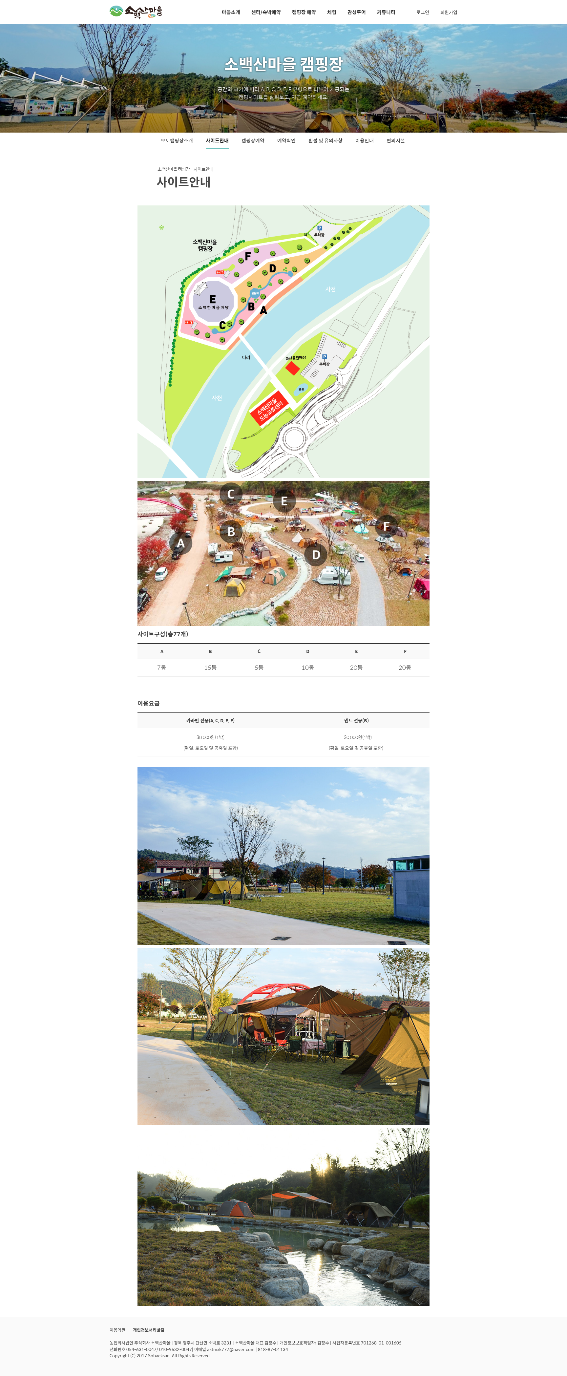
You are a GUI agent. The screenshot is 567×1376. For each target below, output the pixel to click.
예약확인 (286, 140)
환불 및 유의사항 (325, 140)
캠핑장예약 (253, 140)
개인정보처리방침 (148, 1329)
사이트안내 (217, 140)
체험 (331, 12)
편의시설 (396, 140)
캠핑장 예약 (304, 12)
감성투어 (356, 12)
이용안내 (364, 140)
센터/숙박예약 (266, 12)
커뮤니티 (386, 12)
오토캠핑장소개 (177, 140)
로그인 (422, 12)
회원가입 (448, 12)
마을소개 (231, 12)
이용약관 (117, 1329)
